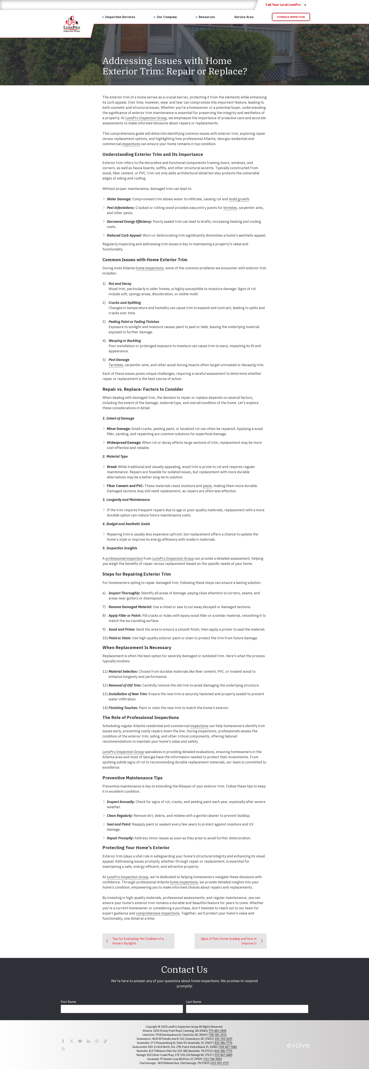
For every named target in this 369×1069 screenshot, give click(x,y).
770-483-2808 (217, 1030)
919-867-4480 (223, 1055)
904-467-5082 (228, 1047)
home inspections (149, 268)
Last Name (193, 1002)
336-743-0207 (223, 1039)
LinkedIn (88, 1041)
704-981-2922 (218, 1035)
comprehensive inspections (158, 913)
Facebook (63, 1041)
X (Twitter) (71, 1041)
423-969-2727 (220, 1063)
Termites (116, 365)
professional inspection (124, 558)
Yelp (63, 1049)
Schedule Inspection (291, 17)
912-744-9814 (213, 1059)
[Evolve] (298, 1045)
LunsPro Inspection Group (146, 118)
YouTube (80, 1041)
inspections (131, 144)
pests (207, 486)
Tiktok (105, 1041)
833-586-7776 (223, 1043)
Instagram (97, 1041)
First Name (68, 1002)
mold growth (239, 199)
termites (230, 207)
